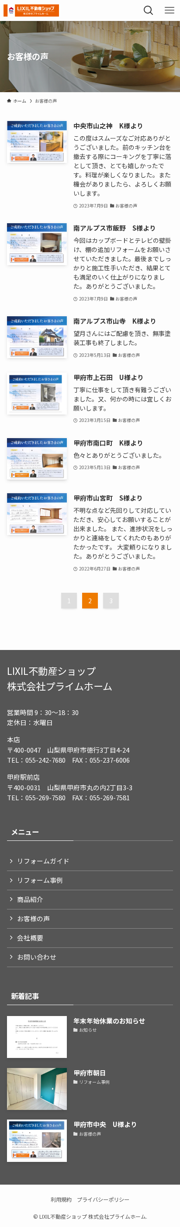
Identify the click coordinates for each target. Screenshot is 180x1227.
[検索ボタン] (148, 10)
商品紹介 (30, 899)
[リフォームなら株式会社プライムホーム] (31, 10)
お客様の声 (33, 918)
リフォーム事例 (40, 880)
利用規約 (61, 1199)
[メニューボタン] (169, 10)
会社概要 (30, 937)
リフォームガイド (43, 860)
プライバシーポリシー (103, 1199)
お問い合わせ (36, 956)
